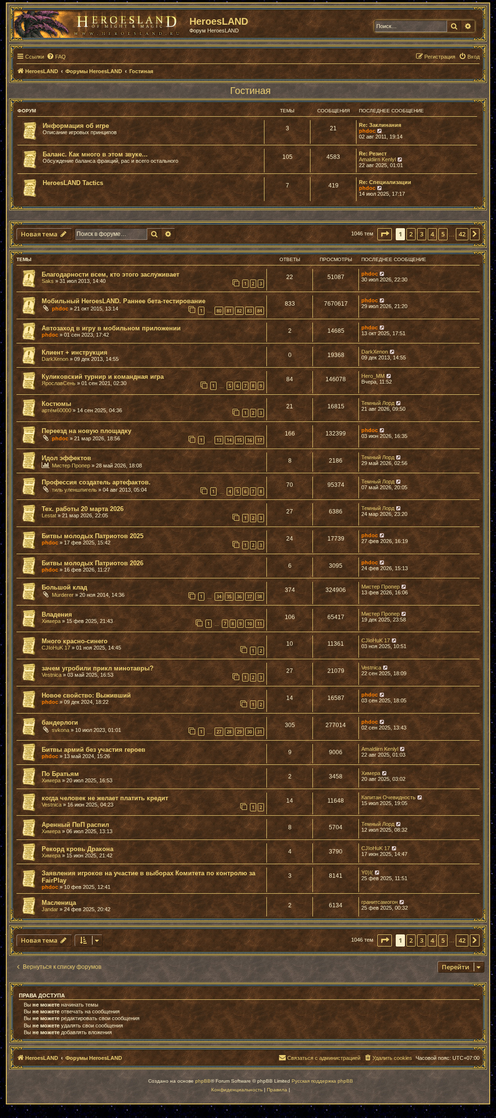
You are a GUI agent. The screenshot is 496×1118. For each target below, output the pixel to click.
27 (219, 732)
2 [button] (411, 234)
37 (249, 596)
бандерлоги (60, 722)
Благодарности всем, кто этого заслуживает (110, 274)
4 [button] (432, 234)
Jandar (50, 909)
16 (249, 440)
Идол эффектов (66, 458)
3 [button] (421, 234)
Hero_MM (373, 376)
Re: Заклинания (380, 125)
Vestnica (52, 675)
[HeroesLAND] (99, 22)
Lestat (49, 515)
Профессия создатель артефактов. (96, 482)
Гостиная (250, 90)
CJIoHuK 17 (56, 648)
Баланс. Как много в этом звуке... (95, 154)
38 (259, 596)
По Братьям (60, 773)
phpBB (203, 1081)
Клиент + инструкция (75, 352)
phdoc (367, 131)
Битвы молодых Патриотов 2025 (92, 536)
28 (229, 732)
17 (259, 440)
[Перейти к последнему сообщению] (382, 274)
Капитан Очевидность (388, 797)
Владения (57, 614)
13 (219, 440)
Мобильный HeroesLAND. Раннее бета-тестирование (123, 301)
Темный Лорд (377, 403)
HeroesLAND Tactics (73, 182)
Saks (48, 281)
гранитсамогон (379, 902)
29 (239, 732)
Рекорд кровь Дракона (77, 849)
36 (239, 596)
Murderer (63, 595)
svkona (60, 730)
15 (239, 440)
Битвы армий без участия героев (93, 749)
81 (229, 311)
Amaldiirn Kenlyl (377, 159)
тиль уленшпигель (74, 490)
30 (249, 732)
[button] (384, 234)
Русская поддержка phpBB (322, 1081)
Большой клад (64, 587)
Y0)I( (367, 872)
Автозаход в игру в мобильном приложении (111, 328)
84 (259, 311)
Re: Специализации (385, 182)
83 (249, 311)
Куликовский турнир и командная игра (103, 376)
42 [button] (462, 234)
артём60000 (56, 410)
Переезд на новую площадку (86, 431)
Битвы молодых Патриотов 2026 (92, 563)
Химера (51, 621)
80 (219, 311)
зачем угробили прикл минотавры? (98, 668)
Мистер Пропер (71, 465)
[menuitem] (56, 56)
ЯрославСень (59, 383)
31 (259, 732)
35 (229, 596)
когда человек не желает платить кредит (105, 798)
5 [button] (443, 234)
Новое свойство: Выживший (86, 695)
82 (239, 311)
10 (249, 624)
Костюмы (56, 403)
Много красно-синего (75, 641)
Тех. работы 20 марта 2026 (83, 508)
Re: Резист (373, 153)
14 (229, 440)
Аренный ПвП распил (75, 824)
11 (259, 624)
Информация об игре (76, 125)
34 (219, 596)
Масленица (59, 902)
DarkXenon (55, 359)
